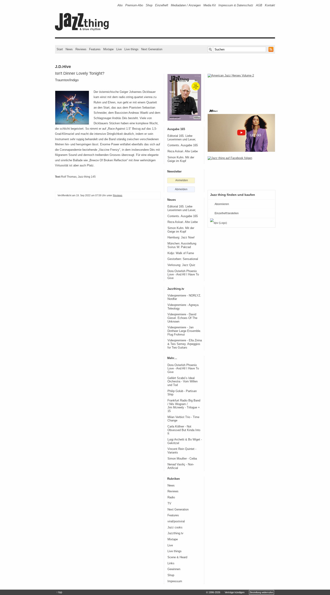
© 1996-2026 (213, 592)
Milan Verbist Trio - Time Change (183, 419)
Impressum (174, 581)
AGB (259, 5)
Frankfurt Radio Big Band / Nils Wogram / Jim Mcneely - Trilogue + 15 (183, 406)
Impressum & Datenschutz (235, 5)
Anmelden (181, 180)
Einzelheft (161, 5)
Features (95, 49)
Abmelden (181, 189)
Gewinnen (173, 569)
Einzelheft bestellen (227, 213)
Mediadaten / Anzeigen (186, 5)
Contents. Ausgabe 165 (182, 145)
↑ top (59, 592)
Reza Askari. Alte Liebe (182, 151)
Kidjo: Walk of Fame (180, 253)
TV (169, 503)
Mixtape (108, 49)
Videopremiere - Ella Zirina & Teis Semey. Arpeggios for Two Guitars (184, 344)
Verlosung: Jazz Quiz (181, 265)
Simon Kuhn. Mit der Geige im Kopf (180, 159)
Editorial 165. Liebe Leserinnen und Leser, (181, 137)
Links (170, 563)
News (69, 49)
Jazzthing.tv (175, 533)
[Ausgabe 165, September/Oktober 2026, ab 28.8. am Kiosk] (184, 97)
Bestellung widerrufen (261, 592)
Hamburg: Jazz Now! (181, 237)
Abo (120, 5)
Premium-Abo (134, 5)
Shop (149, 5)
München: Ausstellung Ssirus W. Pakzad (181, 245)
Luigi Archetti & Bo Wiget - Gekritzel (184, 441)
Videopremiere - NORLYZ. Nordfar (184, 297)
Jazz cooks (175, 527)
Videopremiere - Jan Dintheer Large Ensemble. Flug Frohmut (184, 331)
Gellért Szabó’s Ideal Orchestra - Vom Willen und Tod (182, 382)
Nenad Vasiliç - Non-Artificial (180, 466)
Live (119, 49)
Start (60, 49)
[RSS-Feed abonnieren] (270, 49)
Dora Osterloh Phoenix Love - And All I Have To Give (183, 275)
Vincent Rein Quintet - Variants (181, 450)
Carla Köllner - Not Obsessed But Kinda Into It (183, 430)
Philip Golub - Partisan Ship (182, 393)
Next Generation (151, 49)
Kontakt (270, 5)
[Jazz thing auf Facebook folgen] (241, 170)
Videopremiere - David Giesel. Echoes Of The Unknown (182, 318)
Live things (131, 49)
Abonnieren (222, 204)
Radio (171, 497)
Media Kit (209, 5)
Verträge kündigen (234, 592)
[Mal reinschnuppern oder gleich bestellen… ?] (241, 88)
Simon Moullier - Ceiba (182, 458)
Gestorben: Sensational (182, 259)
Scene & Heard (177, 557)
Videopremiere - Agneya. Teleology (183, 306)
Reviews (80, 49)
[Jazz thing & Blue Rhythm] (83, 29)
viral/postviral (176, 521)
